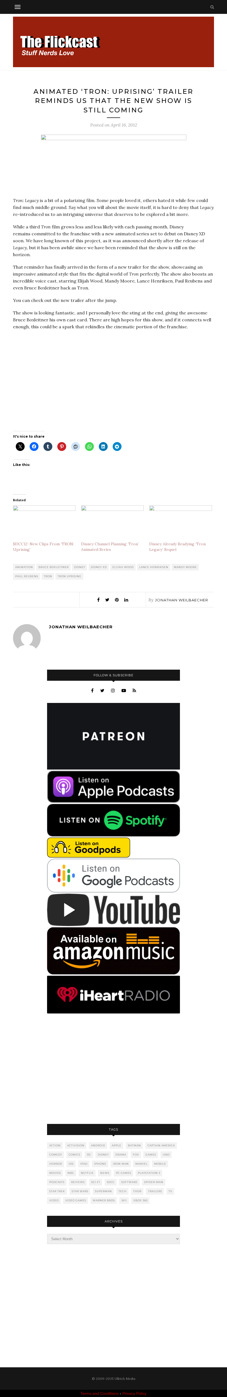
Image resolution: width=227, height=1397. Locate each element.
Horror (55, 1163)
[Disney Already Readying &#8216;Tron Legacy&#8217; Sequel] (180, 523)
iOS (71, 1163)
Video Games (75, 1200)
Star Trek (57, 1191)
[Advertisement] (113, 1069)
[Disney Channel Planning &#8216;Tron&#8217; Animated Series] (112, 523)
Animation (24, 567)
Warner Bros (104, 1200)
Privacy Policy (134, 1393)
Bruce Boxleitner (53, 567)
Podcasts (57, 1182)
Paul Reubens (26, 576)
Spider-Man (153, 1182)
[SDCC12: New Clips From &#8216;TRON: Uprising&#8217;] (44, 523)
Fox (136, 1154)
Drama (120, 1154)
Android (98, 1145)
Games (151, 1154)
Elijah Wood (123, 567)
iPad (83, 1163)
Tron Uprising (69, 576)
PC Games (123, 1172)
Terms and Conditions (100, 1393)
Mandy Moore (185, 567)
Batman (134, 1145)
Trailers (155, 1191)
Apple (116, 1145)
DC (89, 1154)
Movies (55, 1172)
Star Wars (80, 1191)
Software (129, 1182)
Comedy (55, 1154)
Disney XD (99, 567)
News (104, 1172)
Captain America (161, 1145)
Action (55, 1145)
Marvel (141, 1163)
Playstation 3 (149, 1172)
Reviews (78, 1182)
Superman (103, 1191)
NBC (71, 1172)
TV (170, 1191)
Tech (122, 1191)
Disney (79, 567)
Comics (74, 1154)
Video (54, 1200)
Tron (48, 576)
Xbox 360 (140, 1200)
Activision (75, 1145)
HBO (166, 1154)
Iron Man (121, 1163)
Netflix (87, 1172)
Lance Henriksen (153, 567)
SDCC (111, 1182)
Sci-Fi (95, 1182)
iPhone (100, 1163)
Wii (124, 1200)
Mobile (160, 1163)
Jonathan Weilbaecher (181, 600)
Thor (137, 1191)
